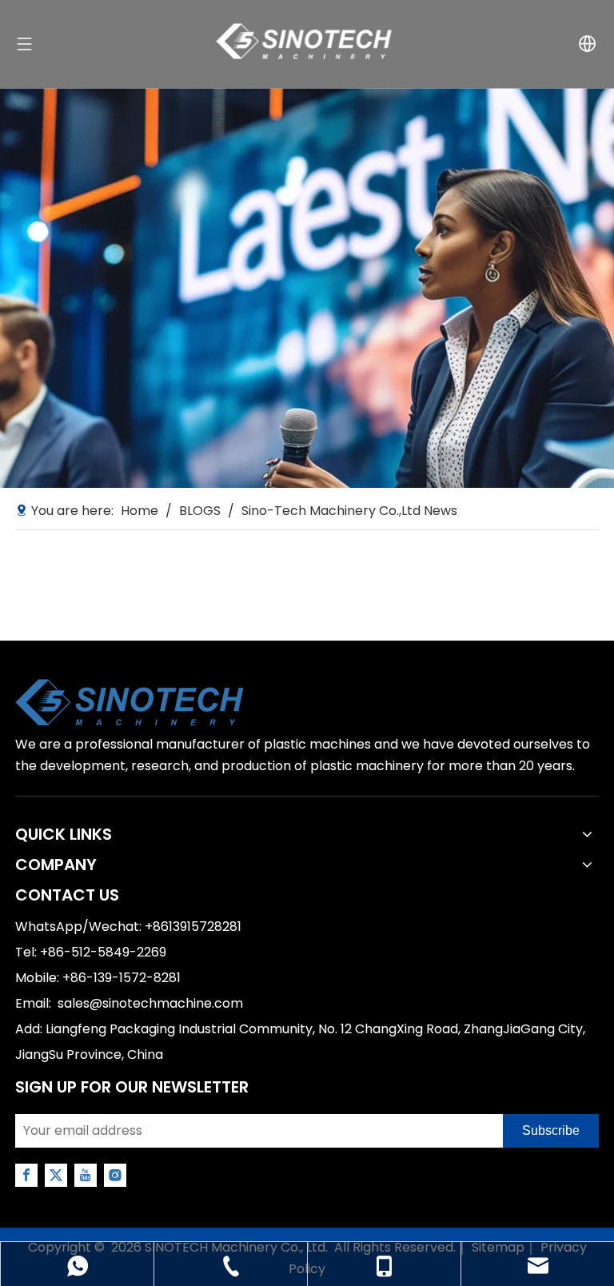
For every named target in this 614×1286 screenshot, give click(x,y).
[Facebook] (26, 1175)
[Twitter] (56, 1175)
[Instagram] (115, 1175)
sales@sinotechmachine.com (150, 1003)
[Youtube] (85, 1175)
